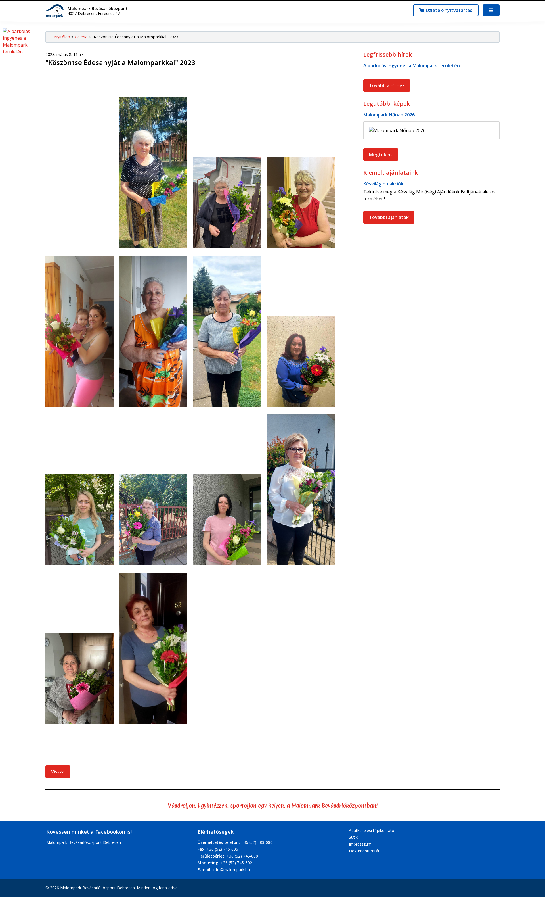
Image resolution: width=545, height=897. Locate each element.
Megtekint (381, 154)
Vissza (57, 772)
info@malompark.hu (231, 869)
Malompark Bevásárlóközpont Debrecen (83, 842)
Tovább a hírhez (386, 85)
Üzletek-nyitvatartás (449, 10)
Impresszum (360, 844)
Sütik (353, 837)
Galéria (81, 36)
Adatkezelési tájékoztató (371, 830)
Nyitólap (62, 36)
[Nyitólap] (55, 10)
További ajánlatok (389, 217)
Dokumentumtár (364, 851)
